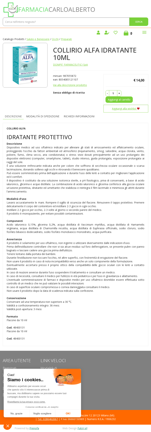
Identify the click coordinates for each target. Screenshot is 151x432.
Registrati (9, 368)
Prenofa (34, 428)
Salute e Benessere (38, 39)
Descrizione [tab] (13, 116)
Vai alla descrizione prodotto (70, 85)
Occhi (55, 39)
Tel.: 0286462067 (48, 419)
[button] (107, 93)
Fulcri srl (82, 428)
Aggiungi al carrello (119, 99)
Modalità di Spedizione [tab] (42, 116)
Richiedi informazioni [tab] (79, 116)
